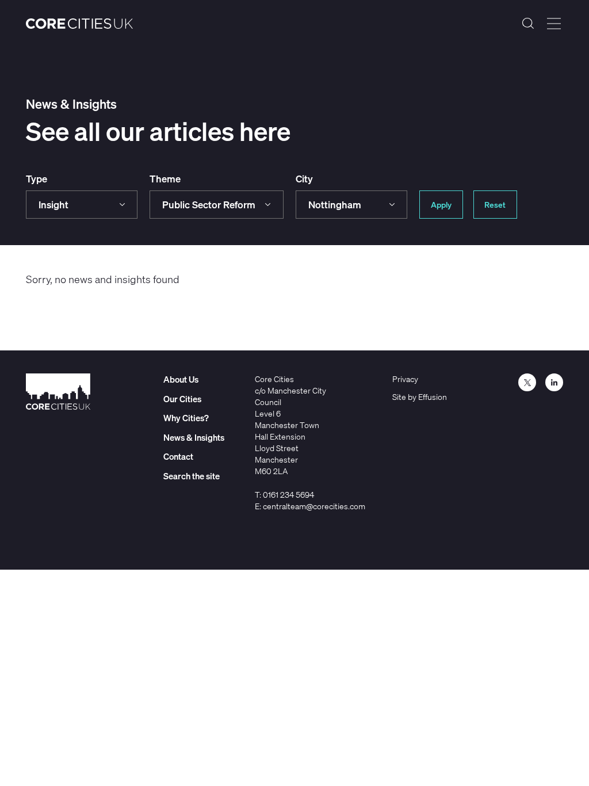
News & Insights (193, 437)
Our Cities (182, 399)
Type (36, 179)
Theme (165, 179)
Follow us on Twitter (527, 382)
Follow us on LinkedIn (554, 382)
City (304, 179)
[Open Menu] (554, 23)
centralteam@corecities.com (314, 506)
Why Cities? (186, 417)
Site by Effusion (419, 396)
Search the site (528, 23)
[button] (81, 204)
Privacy (405, 378)
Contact (178, 456)
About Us (180, 379)
